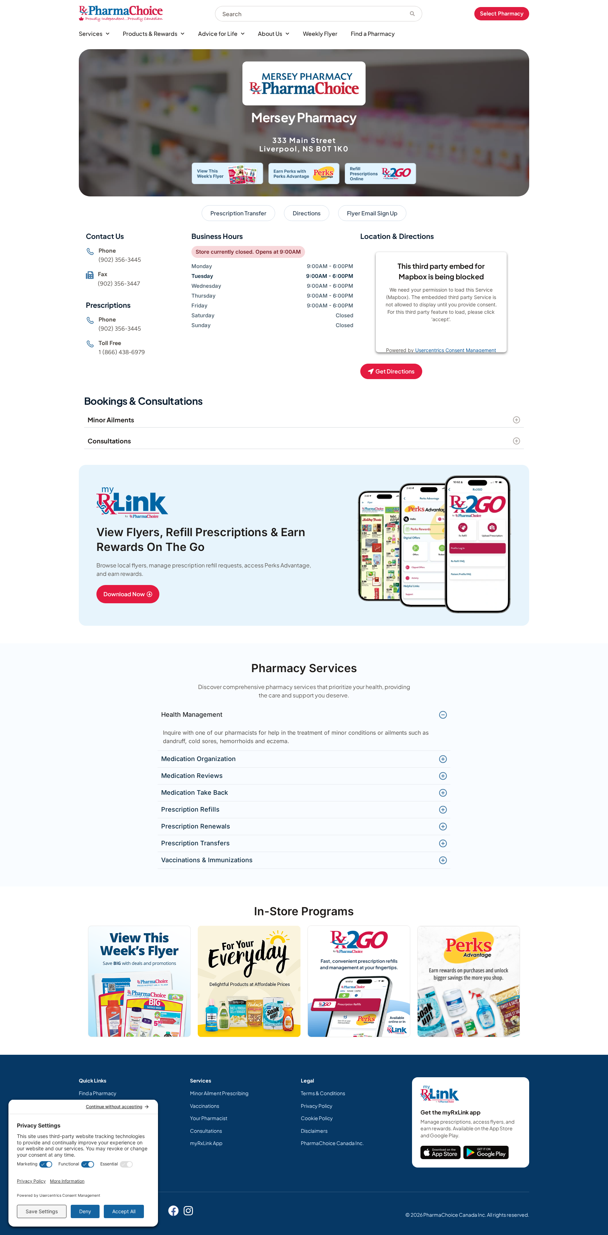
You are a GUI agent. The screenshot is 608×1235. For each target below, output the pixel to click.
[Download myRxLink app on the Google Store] (486, 1152)
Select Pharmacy (502, 13)
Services (90, 33)
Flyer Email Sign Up (372, 213)
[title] (440, 1152)
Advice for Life (218, 33)
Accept (464, 336)
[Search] (412, 13)
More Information (427, 336)
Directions (307, 213)
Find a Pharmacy (373, 33)
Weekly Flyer (320, 33)
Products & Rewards (150, 33)
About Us (270, 33)
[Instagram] (188, 1210)
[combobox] (309, 13)
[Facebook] (173, 1210)
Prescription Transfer (238, 213)
